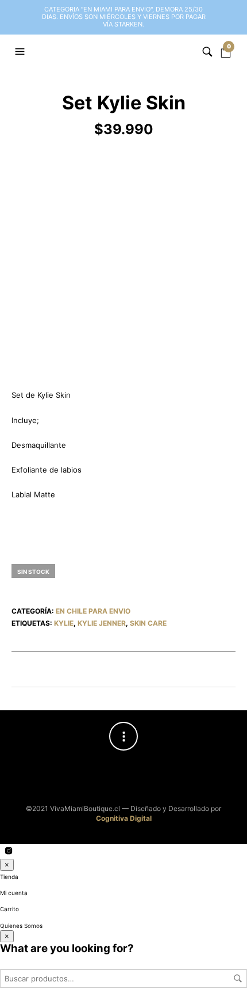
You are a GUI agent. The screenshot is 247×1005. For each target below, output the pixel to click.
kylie (64, 623)
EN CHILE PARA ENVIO (93, 611)
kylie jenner (102, 623)
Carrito (9, 908)
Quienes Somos (21, 925)
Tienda (9, 876)
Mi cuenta (14, 892)
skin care (148, 623)
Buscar (237, 978)
